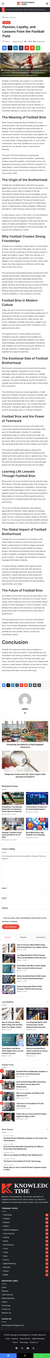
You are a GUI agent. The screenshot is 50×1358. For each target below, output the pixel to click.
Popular (23, 937)
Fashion (6, 1226)
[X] (8, 685)
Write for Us (6, 1313)
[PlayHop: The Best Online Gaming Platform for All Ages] (13, 824)
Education (7, 1267)
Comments (40, 937)
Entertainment (8, 1245)
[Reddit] (26, 685)
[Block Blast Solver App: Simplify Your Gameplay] (37, 824)
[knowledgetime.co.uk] (25, 3)
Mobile (5, 1275)
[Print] (39, 685)
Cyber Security (8, 1234)
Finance (6, 1260)
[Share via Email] (35, 685)
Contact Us (6, 1309)
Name (4, 888)
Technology (7, 1215)
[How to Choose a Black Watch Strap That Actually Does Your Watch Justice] (8, 948)
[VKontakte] (30, 685)
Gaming (12, 17)
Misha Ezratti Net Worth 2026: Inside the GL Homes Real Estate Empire (37, 1050)
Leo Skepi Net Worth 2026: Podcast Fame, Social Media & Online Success (36, 1024)
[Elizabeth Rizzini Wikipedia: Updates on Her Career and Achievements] (8, 1074)
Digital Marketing (9, 1263)
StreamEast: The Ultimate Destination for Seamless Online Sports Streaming (12, 809)
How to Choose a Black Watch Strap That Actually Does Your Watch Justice (12, 1024)
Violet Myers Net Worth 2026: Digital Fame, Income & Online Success (12, 1050)
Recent (8, 937)
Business (6, 1222)
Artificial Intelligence (10, 1230)
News (5, 1256)
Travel (5, 1248)
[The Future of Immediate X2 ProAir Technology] (8, 1106)
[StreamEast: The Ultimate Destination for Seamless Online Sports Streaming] (13, 798)
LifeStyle (6, 1219)
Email (4, 898)
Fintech (6, 1271)
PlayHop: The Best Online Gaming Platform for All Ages (12, 835)
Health (5, 1241)
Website (5, 908)
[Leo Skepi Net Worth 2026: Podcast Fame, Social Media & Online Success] (8, 958)
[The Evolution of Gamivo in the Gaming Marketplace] (37, 798)
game (4, 188)
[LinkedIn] (12, 685)
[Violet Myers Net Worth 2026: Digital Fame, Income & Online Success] (8, 968)
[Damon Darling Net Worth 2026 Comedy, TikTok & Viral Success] (8, 989)
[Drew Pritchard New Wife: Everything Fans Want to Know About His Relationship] (8, 1085)
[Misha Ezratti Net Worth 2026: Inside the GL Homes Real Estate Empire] (8, 979)
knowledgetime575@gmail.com (13, 1325)
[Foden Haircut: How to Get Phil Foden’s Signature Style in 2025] (8, 1117)
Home (6, 17)
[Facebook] (4, 685)
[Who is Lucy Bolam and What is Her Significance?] (8, 1096)
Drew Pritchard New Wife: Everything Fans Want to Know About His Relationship (31, 1084)
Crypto (5, 1252)
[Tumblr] (17, 685)
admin (7, 41)
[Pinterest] (21, 685)
